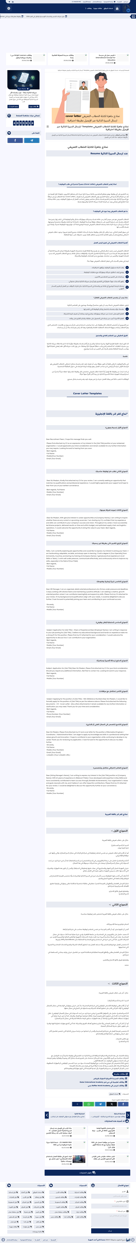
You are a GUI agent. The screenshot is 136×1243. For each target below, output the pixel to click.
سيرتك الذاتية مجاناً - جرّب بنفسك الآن (23, 93)
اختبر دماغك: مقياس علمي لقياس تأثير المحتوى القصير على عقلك (103, 1157)
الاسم (123, 1191)
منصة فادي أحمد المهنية (96, 1240)
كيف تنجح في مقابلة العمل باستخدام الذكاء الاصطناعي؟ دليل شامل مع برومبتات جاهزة (59, 1158)
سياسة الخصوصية (108, 1)
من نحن (126, 1)
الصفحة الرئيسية (124, 70)
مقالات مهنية (97, 8)
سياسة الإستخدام (97, 1)
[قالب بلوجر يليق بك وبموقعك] (128, 1240)
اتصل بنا (119, 1)
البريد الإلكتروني (120, 1201)
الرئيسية (53, 1240)
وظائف (89, 8)
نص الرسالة (121, 1211)
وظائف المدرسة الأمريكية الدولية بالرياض (108, 1078)
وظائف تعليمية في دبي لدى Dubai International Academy (102, 1082)
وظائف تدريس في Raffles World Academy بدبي (106, 1086)
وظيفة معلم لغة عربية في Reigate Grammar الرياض (27, 16)
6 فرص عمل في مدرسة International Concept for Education (105, 57)
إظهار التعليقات (85, 1173)
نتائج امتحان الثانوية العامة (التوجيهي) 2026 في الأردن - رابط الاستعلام (103, 1130)
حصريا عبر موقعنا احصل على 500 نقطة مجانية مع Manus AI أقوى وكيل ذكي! (103, 1144)
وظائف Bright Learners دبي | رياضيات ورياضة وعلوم (21, 56)
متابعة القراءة (14, 106)
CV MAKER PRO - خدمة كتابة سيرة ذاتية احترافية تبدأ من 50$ (59, 1143)
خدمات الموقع (108, 8)
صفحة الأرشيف (87, 1)
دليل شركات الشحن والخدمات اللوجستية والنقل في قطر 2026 (69, 16)
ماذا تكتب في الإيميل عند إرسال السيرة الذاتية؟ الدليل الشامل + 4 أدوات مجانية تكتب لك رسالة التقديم (59, 1130)
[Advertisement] (68, 35)
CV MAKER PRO (76, 1)
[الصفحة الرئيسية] (117, 8)
